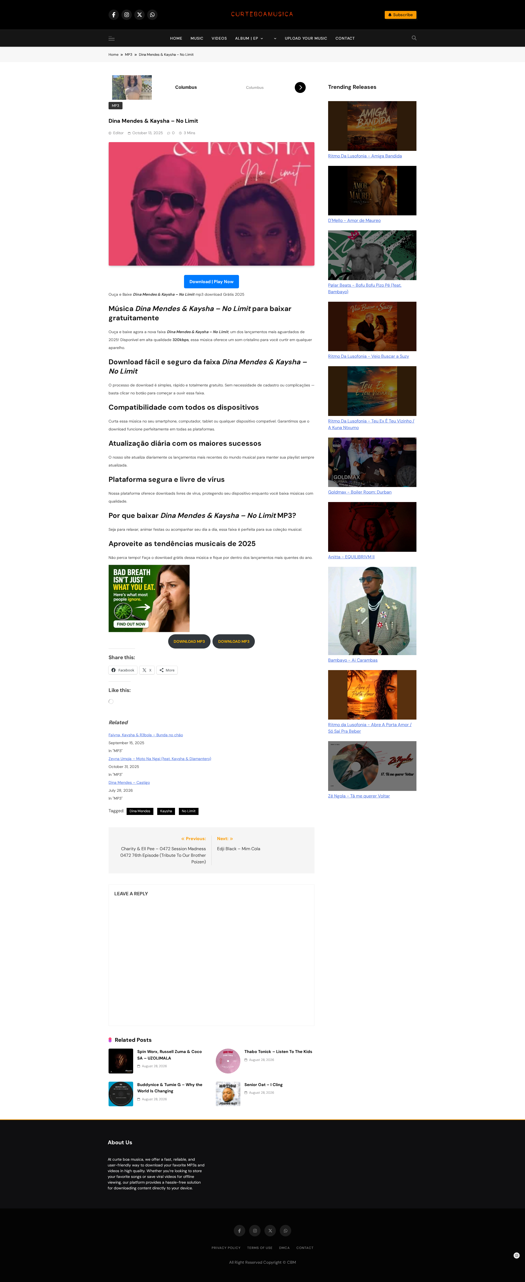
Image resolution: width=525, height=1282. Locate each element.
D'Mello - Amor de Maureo (354, 220)
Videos (219, 38)
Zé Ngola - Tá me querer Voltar (359, 796)
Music (197, 38)
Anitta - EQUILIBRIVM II (351, 557)
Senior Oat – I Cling (263, 1084)
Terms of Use (260, 1248)
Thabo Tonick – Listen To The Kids (278, 1051)
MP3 (115, 105)
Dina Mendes (140, 811)
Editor (118, 132)
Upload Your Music (306, 38)
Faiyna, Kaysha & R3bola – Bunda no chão (146, 734)
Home (176, 38)
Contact (345, 38)
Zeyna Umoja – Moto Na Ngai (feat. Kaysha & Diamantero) (160, 758)
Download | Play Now (211, 281)
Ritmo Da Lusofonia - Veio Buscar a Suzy (368, 356)
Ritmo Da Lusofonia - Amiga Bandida (365, 156)
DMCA (284, 1248)
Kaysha (166, 811)
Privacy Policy (226, 1248)
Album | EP (246, 38)
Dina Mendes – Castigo (129, 782)
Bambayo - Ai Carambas (353, 660)
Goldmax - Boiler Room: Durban (360, 492)
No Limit (189, 811)
